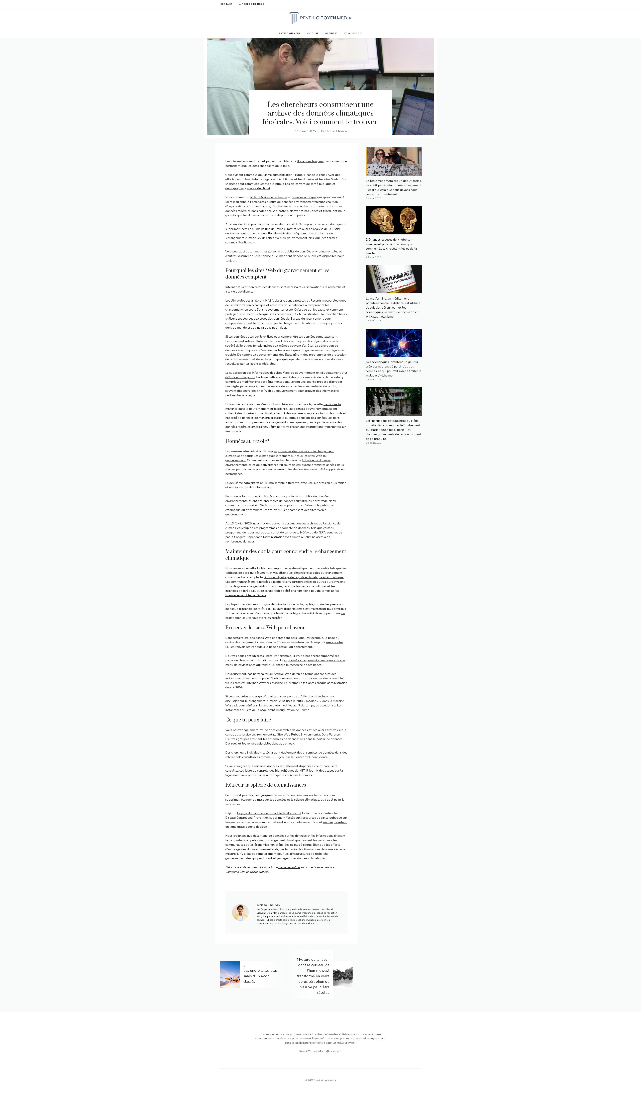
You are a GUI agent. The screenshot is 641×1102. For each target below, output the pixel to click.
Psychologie (353, 33)
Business (331, 33)
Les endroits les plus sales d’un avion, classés (260, 976)
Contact (226, 4)
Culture (313, 33)
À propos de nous (252, 4)
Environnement (290, 33)
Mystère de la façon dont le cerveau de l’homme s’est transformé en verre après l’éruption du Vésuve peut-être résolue (313, 976)
